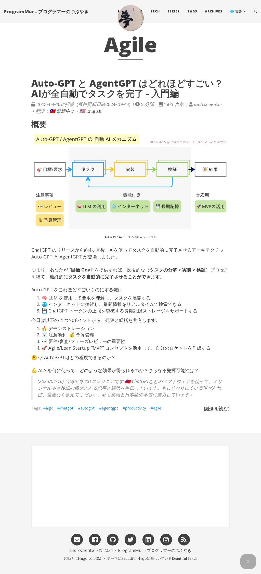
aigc (49, 408)
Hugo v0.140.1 (89, 558)
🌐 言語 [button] (236, 11)
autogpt (88, 408)
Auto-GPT (42, 257)
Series (173, 11)
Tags (192, 11)
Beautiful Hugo (134, 558)
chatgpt (66, 408)
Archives (214, 11)
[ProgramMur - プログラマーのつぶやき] (130, 18)
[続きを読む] (217, 408)
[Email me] (77, 539)
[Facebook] (94, 539)
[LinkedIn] (148, 539)
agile (157, 408)
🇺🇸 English (90, 111)
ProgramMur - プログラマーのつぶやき (46, 11)
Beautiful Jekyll (184, 558)
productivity (135, 408)
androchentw (82, 550)
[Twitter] (130, 539)
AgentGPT (71, 257)
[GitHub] (112, 539)
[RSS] (184, 539)
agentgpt (110, 408)
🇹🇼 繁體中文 (62, 111)
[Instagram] (166, 539)
